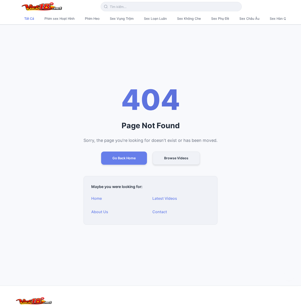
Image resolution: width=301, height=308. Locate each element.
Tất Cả (29, 18)
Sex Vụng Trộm (122, 18)
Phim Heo (92, 18)
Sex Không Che (189, 18)
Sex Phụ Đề (220, 18)
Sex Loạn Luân (155, 18)
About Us (99, 211)
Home (96, 198)
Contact (159, 211)
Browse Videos (176, 158)
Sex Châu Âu (249, 18)
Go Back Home (124, 158)
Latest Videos (164, 198)
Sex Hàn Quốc (281, 18)
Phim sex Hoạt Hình (59, 18)
